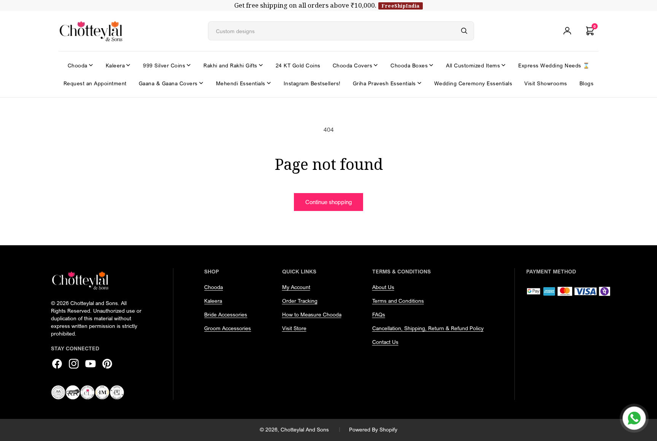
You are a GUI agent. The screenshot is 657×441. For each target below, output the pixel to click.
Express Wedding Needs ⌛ (554, 65)
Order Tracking (299, 300)
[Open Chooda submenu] (91, 65)
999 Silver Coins (164, 65)
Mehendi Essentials (240, 83)
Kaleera (115, 65)
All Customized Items (473, 65)
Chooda (77, 65)
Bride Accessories (225, 314)
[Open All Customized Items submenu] (503, 65)
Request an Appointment (95, 83)
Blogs (586, 83)
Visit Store (294, 328)
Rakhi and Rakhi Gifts (230, 65)
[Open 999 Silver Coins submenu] (188, 65)
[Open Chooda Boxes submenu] (431, 65)
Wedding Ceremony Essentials (473, 83)
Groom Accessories (227, 328)
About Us (383, 287)
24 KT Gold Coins (298, 65)
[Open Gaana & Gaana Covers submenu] (201, 83)
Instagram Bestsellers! (312, 83)
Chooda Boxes (409, 65)
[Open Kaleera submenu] (128, 65)
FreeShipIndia (400, 5)
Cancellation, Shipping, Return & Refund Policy (428, 328)
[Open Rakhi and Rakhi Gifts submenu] (260, 65)
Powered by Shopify (373, 429)
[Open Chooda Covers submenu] (375, 65)
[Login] (567, 30)
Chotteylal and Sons (305, 429)
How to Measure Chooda (311, 314)
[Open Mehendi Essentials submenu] (268, 83)
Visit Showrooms (545, 83)
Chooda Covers (353, 65)
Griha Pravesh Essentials (384, 83)
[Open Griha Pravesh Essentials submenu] (419, 83)
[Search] (464, 31)
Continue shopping (328, 201)
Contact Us (385, 342)
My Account (296, 287)
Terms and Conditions (398, 300)
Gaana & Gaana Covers (168, 83)
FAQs (378, 314)
